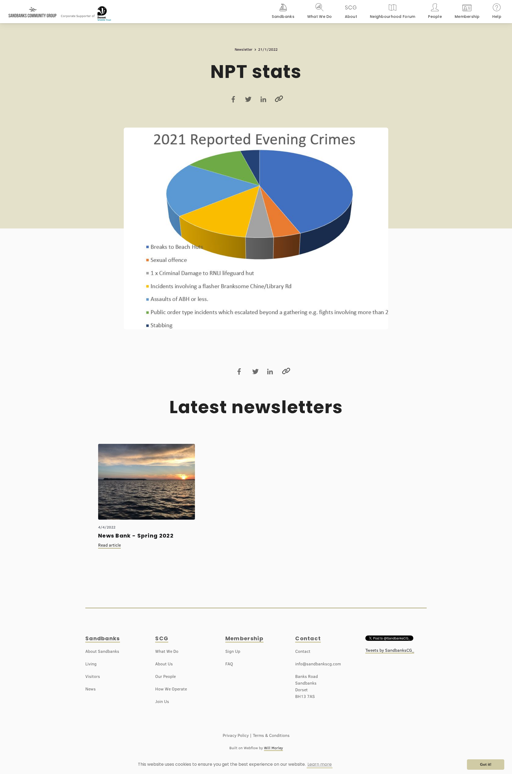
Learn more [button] (319, 764)
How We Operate (171, 689)
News (90, 689)
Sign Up (232, 651)
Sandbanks (102, 638)
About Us (164, 664)
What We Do (166, 651)
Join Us (162, 701)
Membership (244, 638)
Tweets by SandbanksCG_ (389, 650)
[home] (33, 9)
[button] (283, 12)
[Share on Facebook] (233, 99)
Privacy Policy (236, 735)
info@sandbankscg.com (318, 664)
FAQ (229, 664)
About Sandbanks (102, 651)
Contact (308, 638)
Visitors (92, 676)
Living (91, 664)
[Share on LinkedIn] (263, 99)
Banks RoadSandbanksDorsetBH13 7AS (306, 686)
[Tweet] (248, 99)
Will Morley (273, 748)
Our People (165, 676)
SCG (161, 638)
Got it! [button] (485, 764)
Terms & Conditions (271, 735)
